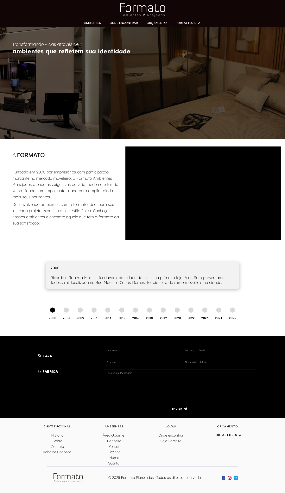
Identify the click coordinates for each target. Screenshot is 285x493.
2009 (80, 318)
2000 (52, 318)
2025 (232, 318)
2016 (135, 318)
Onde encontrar (170, 435)
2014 (107, 318)
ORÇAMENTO (227, 426)
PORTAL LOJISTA (227, 435)
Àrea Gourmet (114, 435)
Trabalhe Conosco (57, 452)
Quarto (114, 463)
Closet (114, 446)
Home (114, 457)
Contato (57, 446)
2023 (204, 318)
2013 (94, 318)
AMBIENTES (114, 426)
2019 (163, 318)
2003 (66, 318)
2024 (218, 318)
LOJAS (171, 426)
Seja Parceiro (170, 441)
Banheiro (114, 441)
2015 (121, 318)
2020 (177, 318)
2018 (149, 318)
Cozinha (114, 452)
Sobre (57, 441)
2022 (191, 318)
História (57, 435)
